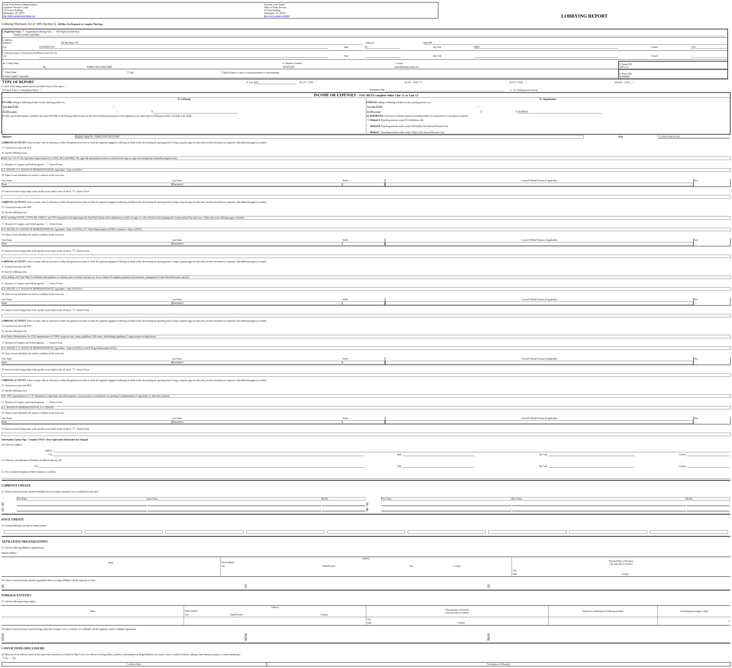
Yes (14, 658)
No (7, 658)
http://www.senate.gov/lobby (277, 16)
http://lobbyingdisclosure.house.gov (19, 16)
